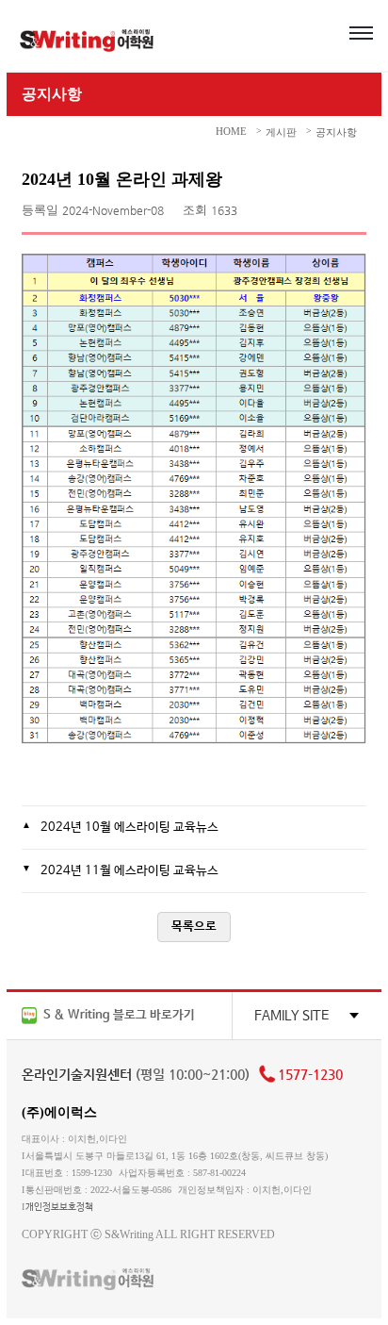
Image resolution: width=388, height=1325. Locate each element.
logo (87, 40)
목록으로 (194, 926)
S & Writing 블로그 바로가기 (117, 1015)
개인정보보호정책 (59, 1207)
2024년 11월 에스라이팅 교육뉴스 (129, 871)
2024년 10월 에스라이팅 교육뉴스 (129, 827)
